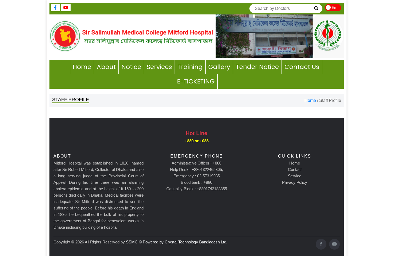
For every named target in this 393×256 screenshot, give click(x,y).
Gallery (219, 67)
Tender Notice (257, 67)
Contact (295, 169)
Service (294, 176)
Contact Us (301, 67)
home (310, 100)
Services (159, 67)
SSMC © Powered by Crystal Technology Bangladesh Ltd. (176, 242)
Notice (131, 67)
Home (82, 67)
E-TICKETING (196, 81)
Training (190, 67)
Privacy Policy (294, 182)
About (106, 67)
